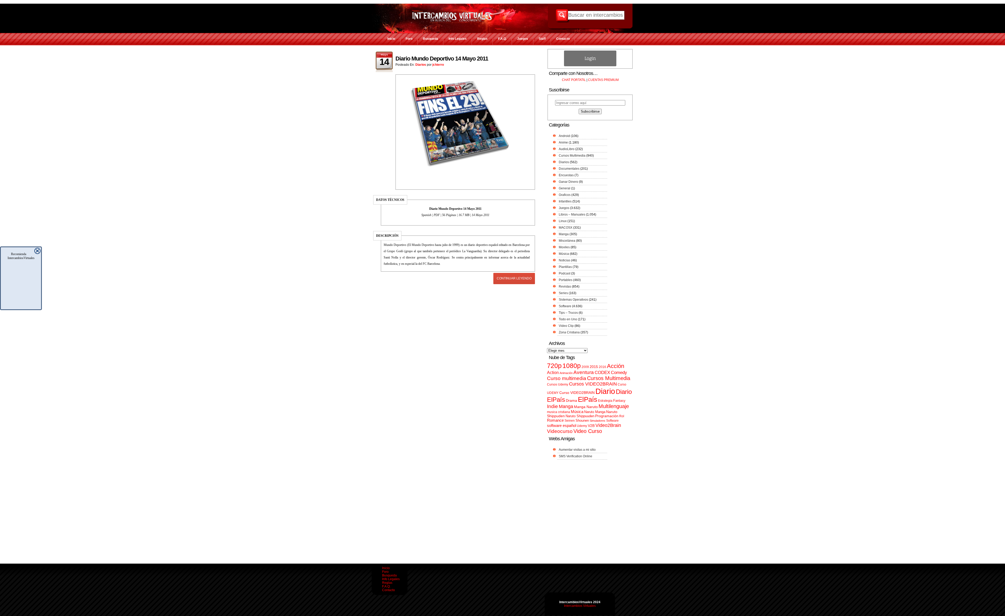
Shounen (582, 420)
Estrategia (605, 401)
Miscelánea (567, 241)
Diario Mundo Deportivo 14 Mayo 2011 (441, 58)
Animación (566, 373)
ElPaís (587, 399)
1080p (571, 365)
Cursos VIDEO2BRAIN (593, 384)
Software (565, 306)
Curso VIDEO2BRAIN (577, 392)
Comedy (619, 372)
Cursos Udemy (557, 384)
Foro (409, 39)
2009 (585, 367)
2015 (594, 367)
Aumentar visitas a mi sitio (577, 450)
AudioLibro (566, 149)
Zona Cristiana (569, 332)
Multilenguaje (614, 406)
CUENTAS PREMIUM (603, 80)
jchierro (438, 65)
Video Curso (587, 431)
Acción (615, 366)
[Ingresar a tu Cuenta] (590, 65)
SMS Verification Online (575, 456)
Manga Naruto (586, 407)
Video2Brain (608, 425)
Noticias (564, 260)
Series (563, 293)
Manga (564, 234)
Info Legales (458, 39)
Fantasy (619, 401)
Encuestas (566, 175)
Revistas (565, 286)
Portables (565, 280)
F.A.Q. (502, 39)
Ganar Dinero (568, 182)
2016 (602, 367)
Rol (621, 416)
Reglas (482, 39)
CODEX (602, 372)
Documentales (569, 168)
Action (553, 372)
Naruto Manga (594, 412)
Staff (542, 39)
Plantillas (565, 267)
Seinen (570, 420)
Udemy (582, 426)
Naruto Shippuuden (580, 416)
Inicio (391, 39)
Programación (606, 416)
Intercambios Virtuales (580, 606)
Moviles (564, 247)
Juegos (522, 39)
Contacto (563, 39)
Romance (555, 420)
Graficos (565, 195)
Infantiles (565, 201)
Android (564, 136)
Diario (605, 391)
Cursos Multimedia (572, 155)
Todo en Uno (568, 319)
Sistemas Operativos (573, 299)
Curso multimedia (566, 378)
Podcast (564, 273)
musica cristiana (558, 412)
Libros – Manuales (572, 214)
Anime (563, 142)
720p (554, 365)
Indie (552, 406)
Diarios (420, 65)
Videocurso (560, 431)
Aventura (583, 372)
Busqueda (430, 39)
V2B (591, 426)
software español (561, 426)
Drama (571, 400)
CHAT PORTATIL (574, 80)
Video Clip (566, 326)
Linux (563, 221)
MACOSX (565, 227)
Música (564, 254)
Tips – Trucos (568, 313)
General (564, 188)
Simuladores (597, 420)
